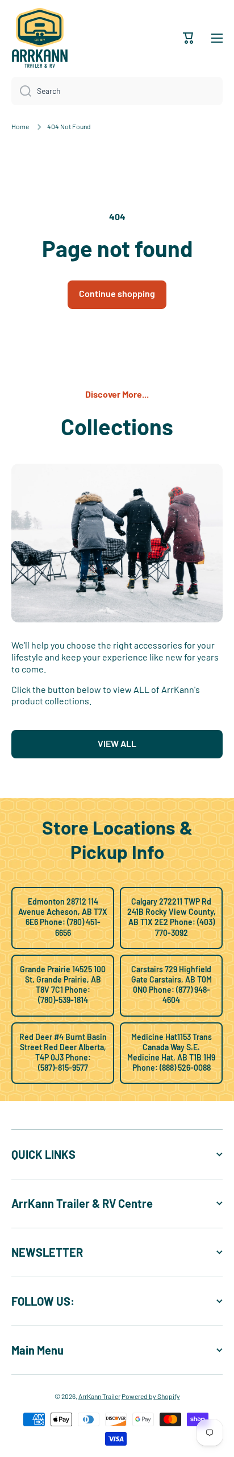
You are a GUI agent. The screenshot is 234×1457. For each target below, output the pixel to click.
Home (20, 126)
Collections (117, 426)
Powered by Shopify (151, 1396)
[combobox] (117, 91)
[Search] (21, 91)
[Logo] (39, 37)
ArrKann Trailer (99, 1396)
